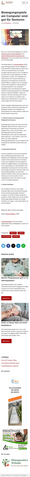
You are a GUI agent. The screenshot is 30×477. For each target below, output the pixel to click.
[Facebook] (8, 246)
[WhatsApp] (23, 246)
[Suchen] (27, 2)
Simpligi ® (24, 475)
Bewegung (13, 232)
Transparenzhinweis (6, 221)
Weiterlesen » (5, 298)
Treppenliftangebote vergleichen (9, 366)
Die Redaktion (7, 23)
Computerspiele (6, 236)
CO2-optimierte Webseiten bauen (10, 363)
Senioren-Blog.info (6, 475)
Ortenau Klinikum (19, 64)
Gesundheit (16, 236)
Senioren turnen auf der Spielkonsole (12, 54)
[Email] (3, 246)
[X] (13, 246)
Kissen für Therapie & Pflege (9, 360)
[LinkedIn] (18, 246)
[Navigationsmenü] (24, 2)
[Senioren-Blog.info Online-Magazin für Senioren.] (7, 2)
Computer (21, 232)
